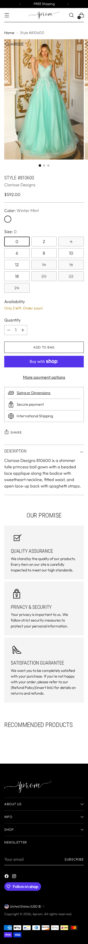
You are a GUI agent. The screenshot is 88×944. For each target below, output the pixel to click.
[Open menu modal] (6, 15)
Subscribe (74, 859)
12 (17, 264)
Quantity (12, 320)
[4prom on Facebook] (7, 877)
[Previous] (20, 4)
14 (44, 264)
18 (17, 276)
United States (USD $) (25, 906)
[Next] (68, 4)
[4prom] (44, 15)
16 (71, 264)
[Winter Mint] (7, 219)
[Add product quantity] (8, 330)
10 (71, 253)
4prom (37, 914)
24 (16, 288)
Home (9, 32)
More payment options (44, 377)
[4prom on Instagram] (14, 877)
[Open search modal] (71, 15)
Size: (10, 231)
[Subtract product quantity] (23, 330)
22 (71, 276)
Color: (21, 210)
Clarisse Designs (19, 184)
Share (16, 432)
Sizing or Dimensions (33, 392)
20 (43, 276)
